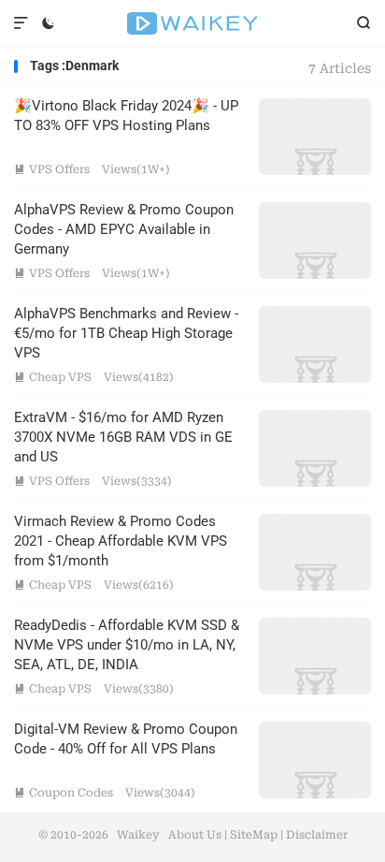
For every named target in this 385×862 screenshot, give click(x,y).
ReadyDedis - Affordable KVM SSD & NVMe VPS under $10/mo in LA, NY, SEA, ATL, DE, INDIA (126, 645)
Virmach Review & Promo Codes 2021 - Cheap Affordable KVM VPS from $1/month (120, 541)
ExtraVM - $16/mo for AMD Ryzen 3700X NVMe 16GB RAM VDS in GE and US (123, 437)
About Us (194, 834)
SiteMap (254, 834)
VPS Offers (52, 169)
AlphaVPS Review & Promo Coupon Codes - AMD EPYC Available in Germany (124, 229)
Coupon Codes (63, 792)
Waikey (192, 23)
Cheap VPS (53, 377)
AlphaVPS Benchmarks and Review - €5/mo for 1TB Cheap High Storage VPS (126, 333)
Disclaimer (317, 834)
